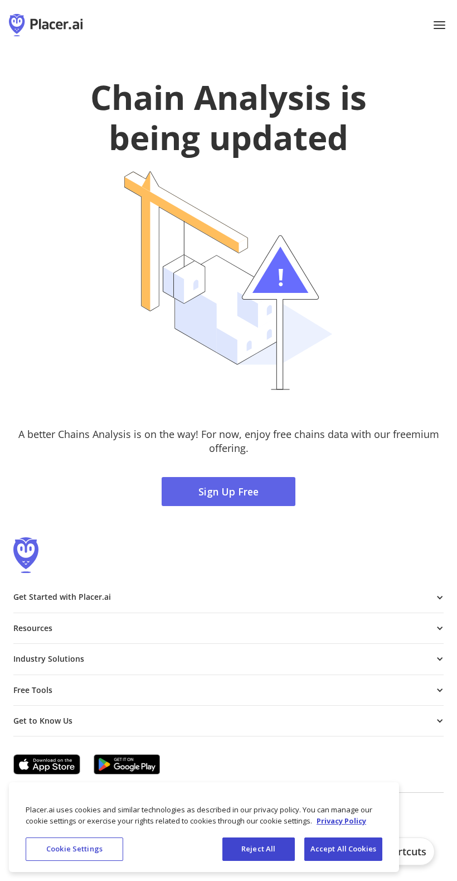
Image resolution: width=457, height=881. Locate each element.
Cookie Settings (74, 849)
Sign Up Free (228, 491)
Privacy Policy (341, 821)
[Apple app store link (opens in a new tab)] (46, 764)
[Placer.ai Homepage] (45, 25)
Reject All (258, 849)
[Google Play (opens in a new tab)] (127, 764)
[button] (439, 25)
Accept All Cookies (343, 849)
